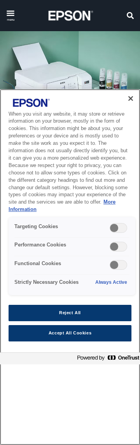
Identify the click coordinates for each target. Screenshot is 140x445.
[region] (70, 267)
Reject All (70, 312)
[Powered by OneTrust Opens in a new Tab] (106, 359)
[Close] (130, 98)
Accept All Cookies (70, 333)
